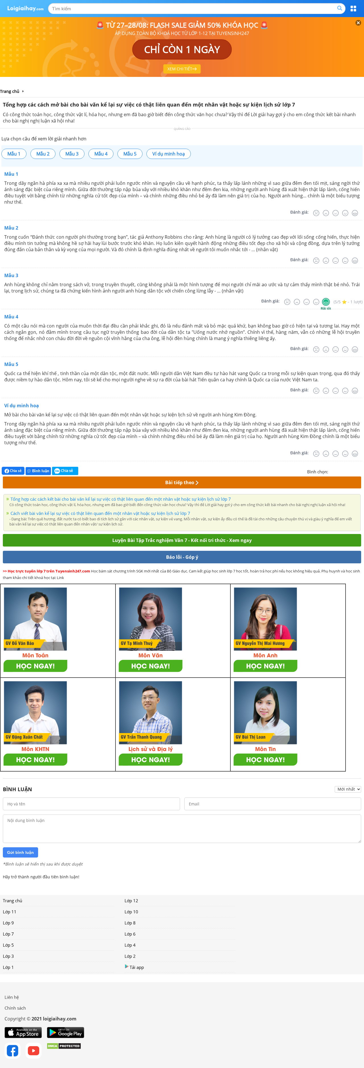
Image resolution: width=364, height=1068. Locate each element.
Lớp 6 (130, 934)
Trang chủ (12, 900)
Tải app (137, 967)
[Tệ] (326, 213)
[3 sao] (346, 471)
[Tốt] (345, 213)
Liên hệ (12, 997)
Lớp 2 (130, 956)
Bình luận (40, 471)
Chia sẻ (15, 470)
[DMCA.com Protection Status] (64, 1051)
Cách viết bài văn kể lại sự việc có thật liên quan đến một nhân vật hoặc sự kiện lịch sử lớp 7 (100, 513)
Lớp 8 (130, 923)
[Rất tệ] (316, 213)
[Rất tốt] (355, 213)
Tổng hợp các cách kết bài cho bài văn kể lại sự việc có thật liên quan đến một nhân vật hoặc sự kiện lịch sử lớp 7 (121, 499)
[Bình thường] (335, 213)
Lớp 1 (8, 967)
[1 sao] (332, 471)
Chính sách (15, 1008)
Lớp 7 (8, 934)
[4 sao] (353, 471)
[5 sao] (360, 471)
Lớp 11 (9, 911)
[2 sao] (339, 471)
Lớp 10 (131, 911)
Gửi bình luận (20, 852)
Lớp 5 (8, 945)
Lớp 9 (8, 923)
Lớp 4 (130, 945)
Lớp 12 (131, 900)
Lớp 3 (8, 956)
